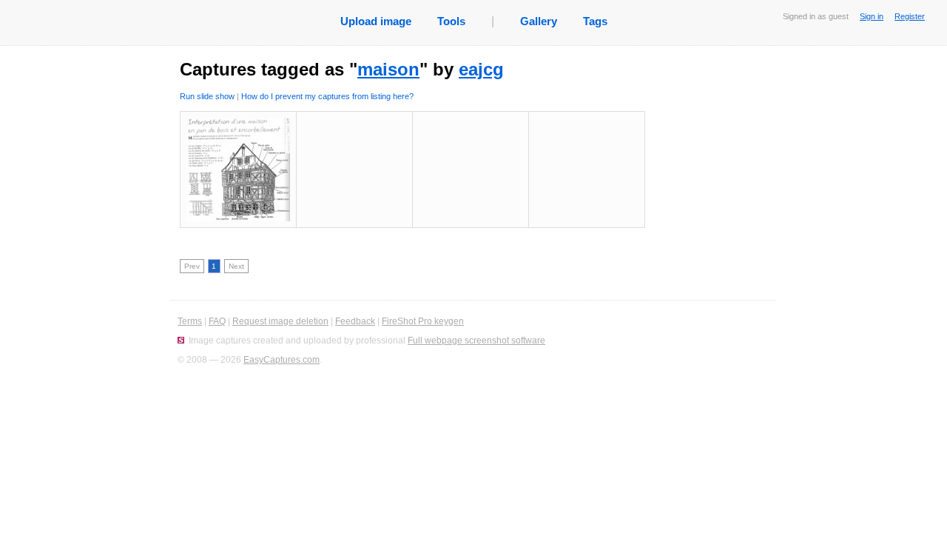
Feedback (355, 321)
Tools (451, 21)
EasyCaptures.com (281, 360)
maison (388, 69)
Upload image (375, 21)
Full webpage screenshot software (476, 340)
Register (909, 16)
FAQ (217, 321)
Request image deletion (280, 321)
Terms (190, 321)
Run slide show (207, 96)
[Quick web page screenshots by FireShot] (181, 340)
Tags (595, 21)
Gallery (538, 21)
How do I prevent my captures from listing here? (327, 96)
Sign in (871, 16)
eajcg (481, 69)
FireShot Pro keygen (423, 321)
